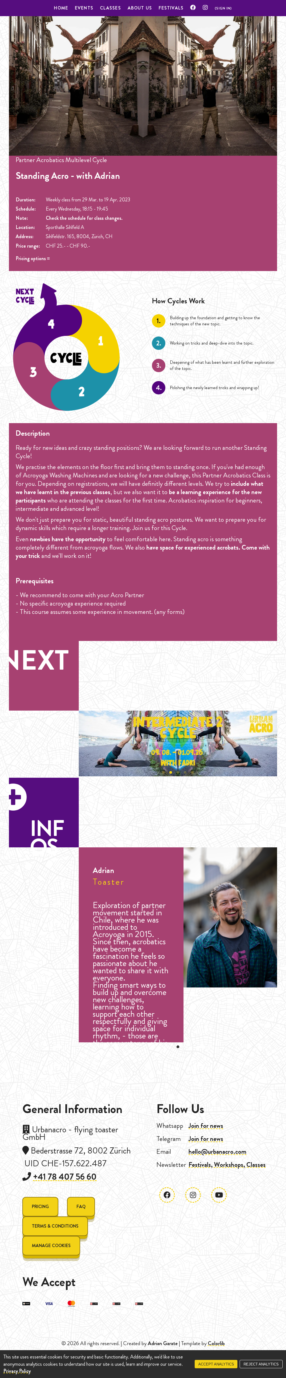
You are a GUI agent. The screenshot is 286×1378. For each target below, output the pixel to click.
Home (61, 8)
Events (84, 8)
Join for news (206, 1125)
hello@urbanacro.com (217, 1151)
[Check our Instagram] (205, 8)
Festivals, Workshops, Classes (227, 1164)
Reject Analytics (261, 1364)
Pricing (40, 1206)
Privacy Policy (17, 1371)
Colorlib (216, 1343)
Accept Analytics (216, 1364)
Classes (110, 8)
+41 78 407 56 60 (65, 1176)
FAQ (81, 1206)
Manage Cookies (51, 1245)
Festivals (171, 8)
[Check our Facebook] (193, 8)
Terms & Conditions (55, 1226)
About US (140, 8)
